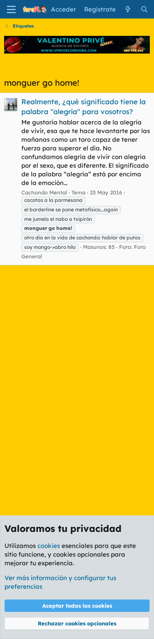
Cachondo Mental (44, 192)
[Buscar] (144, 9)
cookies (48, 546)
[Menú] (11, 9)
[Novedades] (128, 9)
